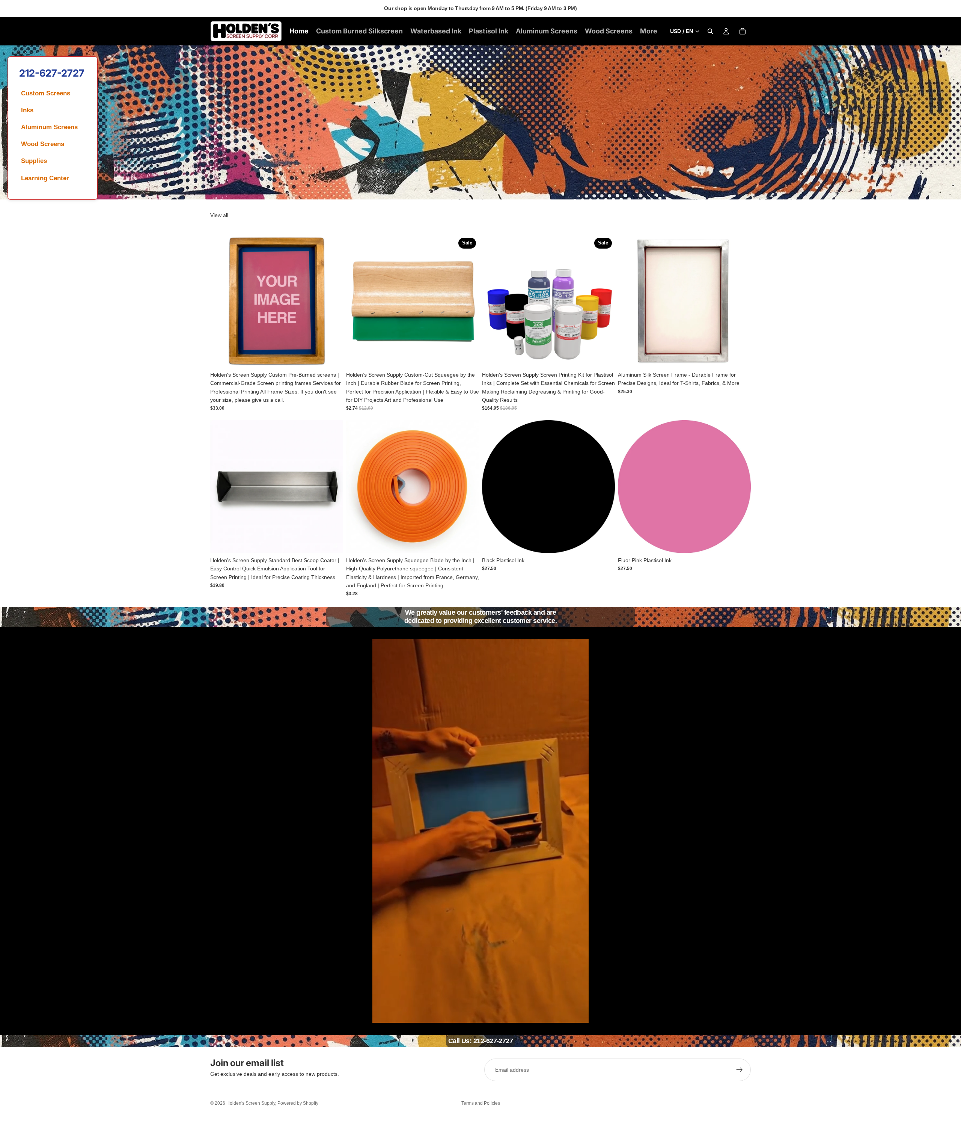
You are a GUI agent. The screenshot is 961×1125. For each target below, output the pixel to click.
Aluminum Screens (49, 127)
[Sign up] (739, 1070)
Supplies (34, 160)
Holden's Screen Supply (250, 1103)
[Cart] (742, 31)
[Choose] (331, 356)
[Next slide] (332, 301)
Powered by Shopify (297, 1103)
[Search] (710, 31)
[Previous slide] (221, 301)
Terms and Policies (480, 1103)
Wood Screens (42, 144)
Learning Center (45, 178)
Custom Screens (45, 93)
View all (219, 215)
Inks (27, 110)
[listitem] (648, 31)
